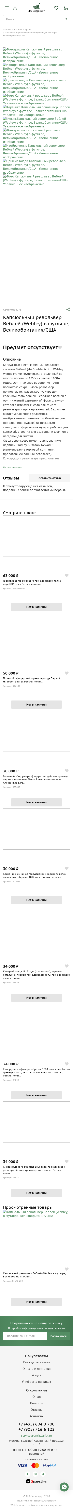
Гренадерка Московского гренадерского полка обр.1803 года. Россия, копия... (32, 582)
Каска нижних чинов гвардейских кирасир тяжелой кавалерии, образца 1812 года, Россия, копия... (35, 875)
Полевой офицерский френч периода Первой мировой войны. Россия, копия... (31, 680)
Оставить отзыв (50, 478)
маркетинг (56, 1505)
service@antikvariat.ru (36, 1435)
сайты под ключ (37, 1505)
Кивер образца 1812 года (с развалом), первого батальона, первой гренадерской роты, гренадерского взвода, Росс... (36, 974)
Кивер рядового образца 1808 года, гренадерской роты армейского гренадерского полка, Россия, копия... (34, 1170)
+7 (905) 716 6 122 (36, 1429)
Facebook (28, 1474)
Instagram (36, 1474)
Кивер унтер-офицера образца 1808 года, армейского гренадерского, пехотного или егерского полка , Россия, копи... (36, 1072)
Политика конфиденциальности (36, 1500)
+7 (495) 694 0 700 (36, 1424)
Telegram (43, 1474)
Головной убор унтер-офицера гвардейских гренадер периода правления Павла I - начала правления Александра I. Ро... (36, 779)
